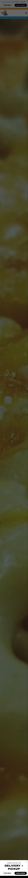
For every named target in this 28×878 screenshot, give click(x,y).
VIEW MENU (7, 873)
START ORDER (20, 873)
